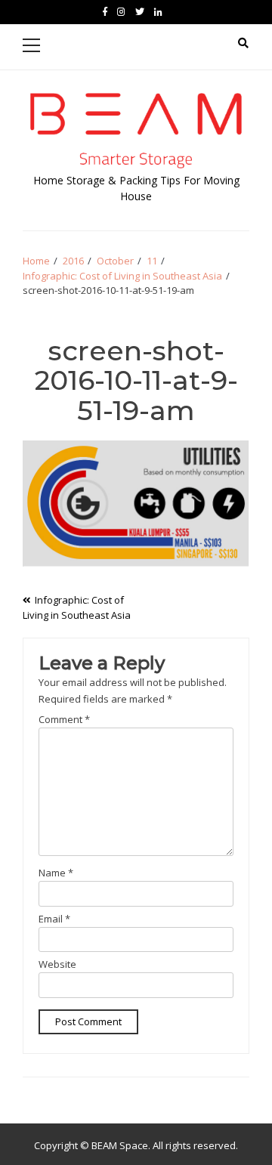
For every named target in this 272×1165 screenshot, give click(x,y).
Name (56, 872)
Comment (64, 719)
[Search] (243, 43)
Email (54, 919)
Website (57, 964)
